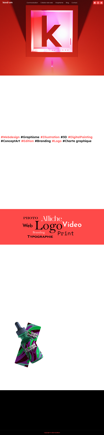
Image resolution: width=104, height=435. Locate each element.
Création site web (47, 3)
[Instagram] (98, 2)
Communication (32, 3)
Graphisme (59, 3)
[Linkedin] (101, 2)
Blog (67, 3)
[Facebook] (94, 2)
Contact (74, 3)
